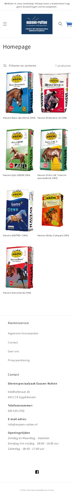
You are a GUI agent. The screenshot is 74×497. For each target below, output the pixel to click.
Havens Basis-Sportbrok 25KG (19, 117)
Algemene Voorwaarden (23, 333)
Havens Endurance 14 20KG (52, 117)
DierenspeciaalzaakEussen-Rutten (40, 490)
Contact (13, 342)
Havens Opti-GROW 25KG (16, 175)
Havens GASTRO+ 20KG (15, 235)
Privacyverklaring (19, 360)
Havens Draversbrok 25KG (17, 292)
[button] (5, 24)
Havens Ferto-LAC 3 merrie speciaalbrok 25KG (52, 177)
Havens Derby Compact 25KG (53, 235)
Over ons (13, 351)
